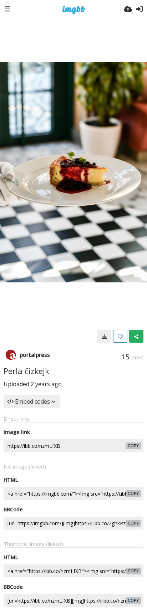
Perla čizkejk (26, 370)
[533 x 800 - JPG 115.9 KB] (104, 336)
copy (133, 446)
